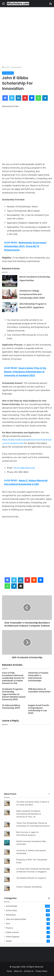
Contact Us (29, 971)
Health (9, 941)
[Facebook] (7, 580)
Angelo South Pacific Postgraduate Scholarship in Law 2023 (38, 709)
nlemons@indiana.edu (24, 467)
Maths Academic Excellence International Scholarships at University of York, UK (28, 814)
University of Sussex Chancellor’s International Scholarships (38, 676)
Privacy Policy (41, 971)
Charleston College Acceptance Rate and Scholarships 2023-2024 (32, 294)
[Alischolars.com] (18, 3)
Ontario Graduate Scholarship (29, 887)
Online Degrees (12, 937)
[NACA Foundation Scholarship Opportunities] (9, 281)
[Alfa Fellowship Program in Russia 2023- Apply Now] (9, 307)
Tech (8, 923)
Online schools (12, 932)
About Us (18, 971)
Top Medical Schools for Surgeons (31, 878)
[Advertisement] (27, 36)
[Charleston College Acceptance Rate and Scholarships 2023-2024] (9, 294)
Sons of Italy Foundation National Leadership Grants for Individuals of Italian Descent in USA (13, 678)
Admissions (11, 915)
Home (6, 67)
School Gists (11, 910)
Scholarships (16, 67)
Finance (9, 928)
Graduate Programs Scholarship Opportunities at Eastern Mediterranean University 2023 (14, 694)
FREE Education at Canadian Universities (39, 690)
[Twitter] (14, 580)
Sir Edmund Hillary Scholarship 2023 (11, 706)
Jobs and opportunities (16, 919)
